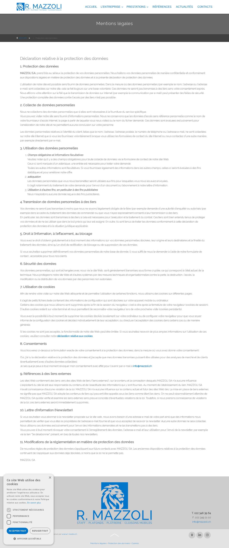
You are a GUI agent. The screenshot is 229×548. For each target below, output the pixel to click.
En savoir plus (34, 502)
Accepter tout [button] (17, 530)
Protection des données (119, 543)
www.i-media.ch (69, 534)
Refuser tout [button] (40, 530)
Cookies (135, 543)
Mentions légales (98, 543)
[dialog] (28, 509)
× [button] (50, 477)
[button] (28, 538)
